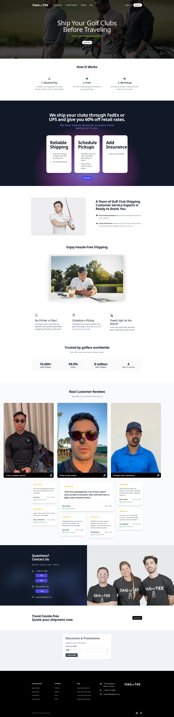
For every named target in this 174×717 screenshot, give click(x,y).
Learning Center (37, 683)
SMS (41, 580)
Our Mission (35, 695)
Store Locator (36, 699)
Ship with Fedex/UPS (83, 688)
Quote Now (87, 42)
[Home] (40, 5)
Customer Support (71, 5)
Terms (56, 695)
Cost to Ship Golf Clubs (84, 695)
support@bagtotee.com (44, 597)
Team (56, 699)
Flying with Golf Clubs (83, 699)
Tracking (83, 5)
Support (57, 691)
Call (41, 575)
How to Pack (35, 692)
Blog (91, 5)
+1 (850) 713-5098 (41, 571)
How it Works (57, 5)
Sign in (128, 5)
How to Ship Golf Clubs (84, 692)
